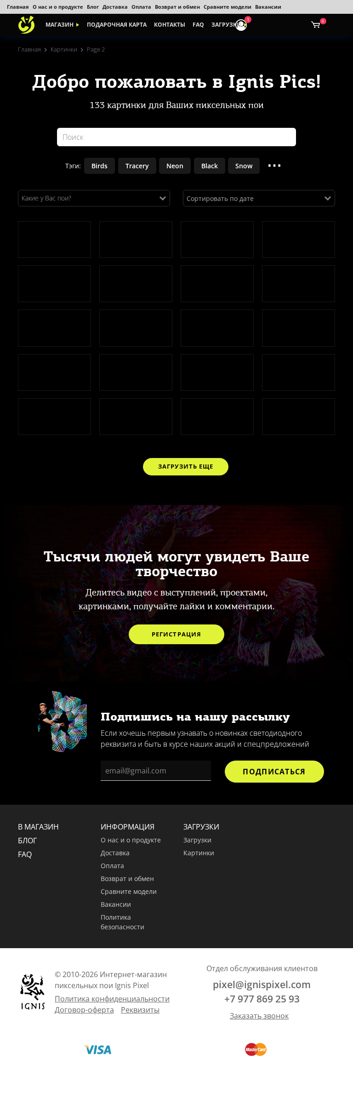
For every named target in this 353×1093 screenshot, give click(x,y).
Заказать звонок (259, 1016)
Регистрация (176, 634)
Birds (99, 165)
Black (209, 165)
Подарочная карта (117, 25)
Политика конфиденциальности (112, 999)
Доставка (115, 6)
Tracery (137, 165)
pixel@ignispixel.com (262, 984)
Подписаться (274, 772)
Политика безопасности (122, 922)
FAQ (198, 25)
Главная (18, 6)
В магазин (38, 827)
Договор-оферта (84, 1010)
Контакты (169, 25)
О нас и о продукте (58, 6)
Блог (93, 6)
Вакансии (268, 6)
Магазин (60, 25)
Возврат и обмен (177, 6)
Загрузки (226, 25)
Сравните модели (227, 6)
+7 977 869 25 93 (262, 998)
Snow (243, 165)
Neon (174, 165)
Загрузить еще (185, 466)
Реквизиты (140, 1010)
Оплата (141, 6)
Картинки (198, 852)
